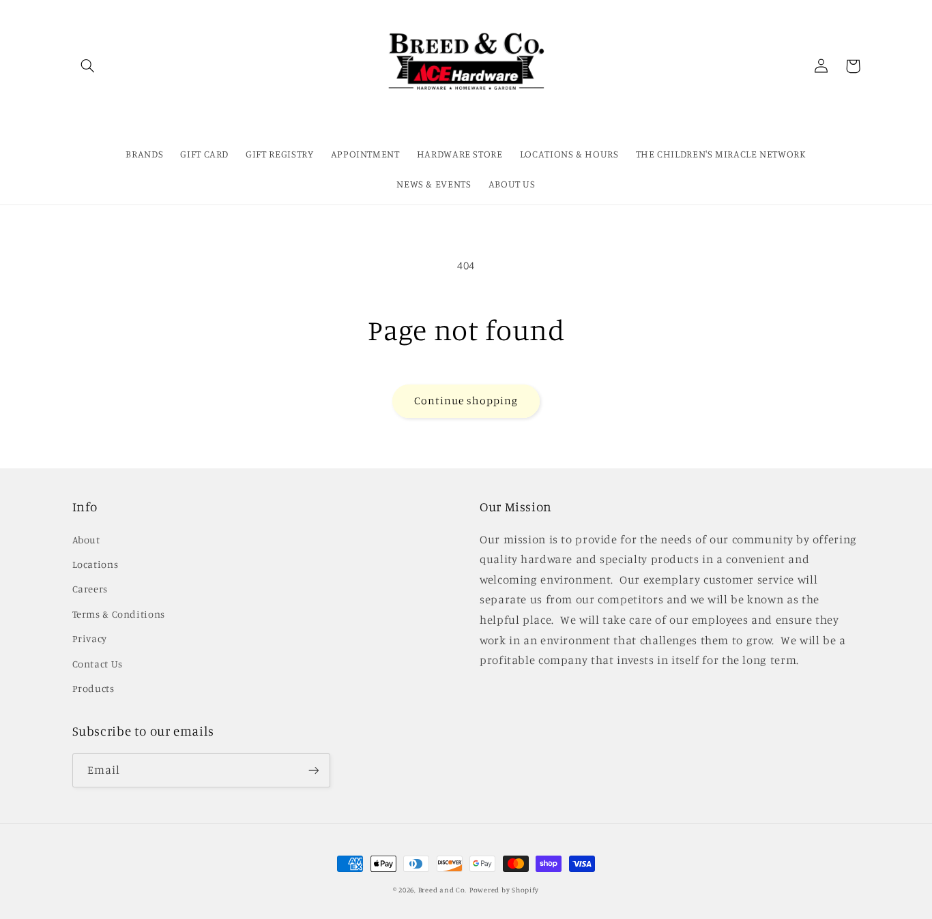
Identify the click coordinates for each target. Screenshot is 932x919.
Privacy (89, 638)
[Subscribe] (313, 770)
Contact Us (97, 663)
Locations (95, 564)
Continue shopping (466, 400)
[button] (88, 66)
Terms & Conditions (118, 614)
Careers (90, 588)
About (86, 539)
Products (93, 688)
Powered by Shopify (504, 890)
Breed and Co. (442, 890)
